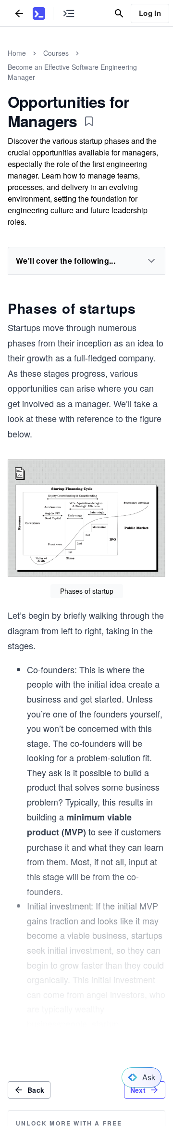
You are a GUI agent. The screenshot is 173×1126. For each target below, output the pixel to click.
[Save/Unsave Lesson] (89, 121)
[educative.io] (39, 13)
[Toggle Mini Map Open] (68, 13)
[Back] (19, 13)
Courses (56, 53)
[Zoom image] (86, 519)
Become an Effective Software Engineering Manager (72, 72)
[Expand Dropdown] (151, 260)
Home (17, 53)
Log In (150, 13)
